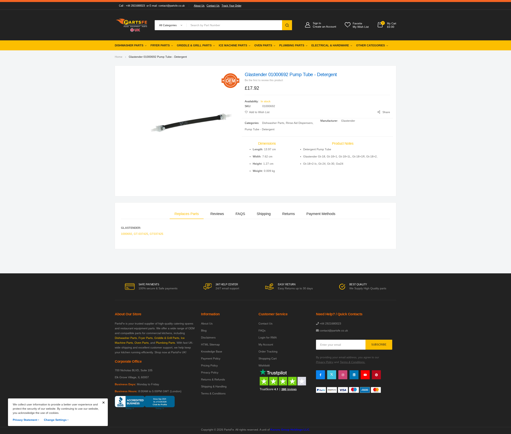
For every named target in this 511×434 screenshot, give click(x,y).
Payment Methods (320, 214)
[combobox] (235, 25)
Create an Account (324, 26)
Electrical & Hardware (330, 45)
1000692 (126, 233)
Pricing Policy (209, 365)
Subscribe (378, 344)
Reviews (217, 214)
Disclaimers (208, 337)
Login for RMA (267, 337)
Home (118, 56)
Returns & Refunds (213, 379)
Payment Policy (210, 358)
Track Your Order (231, 5)
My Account (265, 344)
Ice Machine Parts (233, 45)
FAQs (261, 330)
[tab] (187, 214)
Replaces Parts (186, 214)
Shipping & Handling (214, 386)
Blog (204, 330)
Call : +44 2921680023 (132, 5)
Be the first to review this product (264, 80)
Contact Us (213, 5)
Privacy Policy (209, 372)
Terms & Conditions (213, 393)
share (386, 112)
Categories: (252, 122)
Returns (288, 214)
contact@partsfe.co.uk (334, 330)
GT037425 (156, 233)
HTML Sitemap (210, 344)
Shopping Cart (267, 358)
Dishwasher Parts (129, 45)
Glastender (348, 120)
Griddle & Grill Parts (194, 45)
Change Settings (56, 419)
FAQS (240, 214)
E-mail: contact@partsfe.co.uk (167, 5)
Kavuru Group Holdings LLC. (290, 429)
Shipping (264, 214)
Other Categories (370, 45)
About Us (199, 5)
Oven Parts (263, 45)
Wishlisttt (264, 365)
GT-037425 (141, 233)
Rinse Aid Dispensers (299, 122)
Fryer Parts (160, 45)
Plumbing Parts (291, 45)
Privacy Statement (26, 419)
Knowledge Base (211, 351)
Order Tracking (267, 351)
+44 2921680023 (330, 323)
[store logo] (132, 25)
